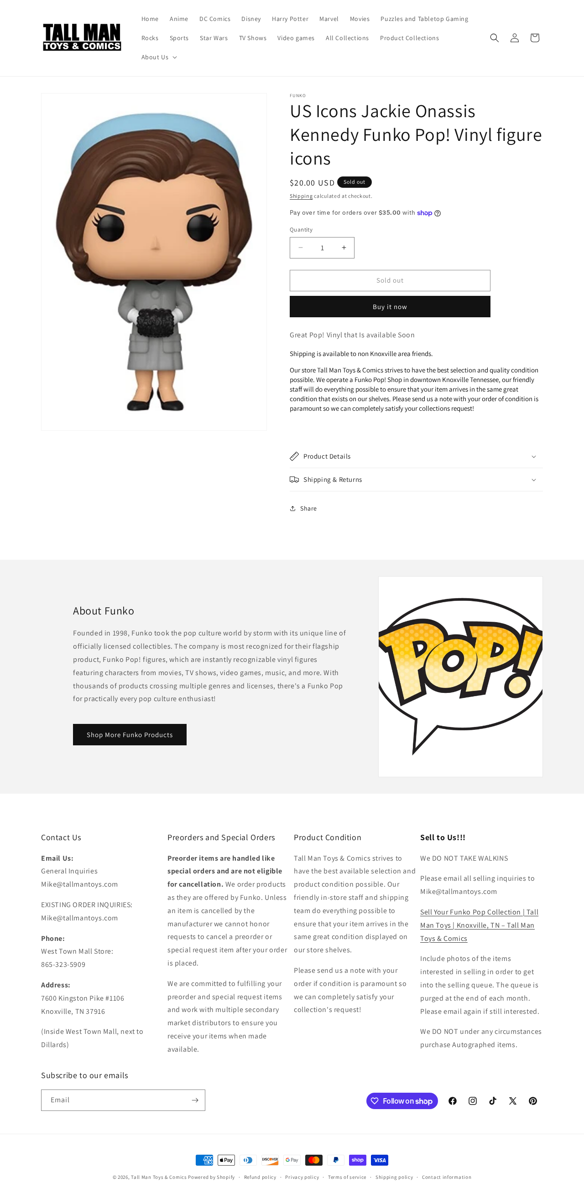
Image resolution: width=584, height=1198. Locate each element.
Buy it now (390, 306)
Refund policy (260, 1177)
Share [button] (308, 508)
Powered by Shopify (211, 1177)
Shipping (301, 195)
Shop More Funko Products (130, 734)
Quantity (301, 229)
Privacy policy (302, 1177)
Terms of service (347, 1177)
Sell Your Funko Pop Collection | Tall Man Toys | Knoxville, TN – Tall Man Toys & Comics (479, 925)
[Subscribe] (195, 1100)
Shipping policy (394, 1177)
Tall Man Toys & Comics (159, 1177)
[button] (158, 57)
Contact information (446, 1177)
